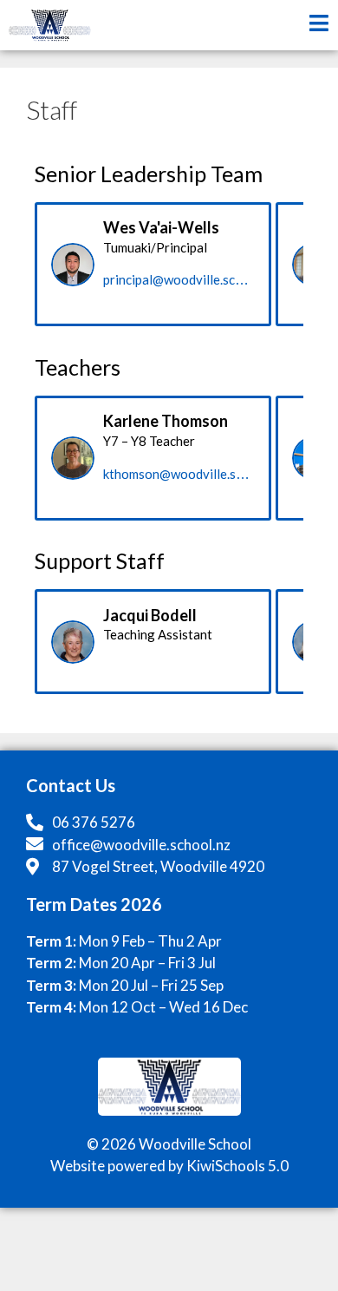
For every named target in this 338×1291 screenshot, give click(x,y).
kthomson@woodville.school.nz (193, 474)
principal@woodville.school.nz (189, 279)
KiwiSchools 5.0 (237, 1166)
